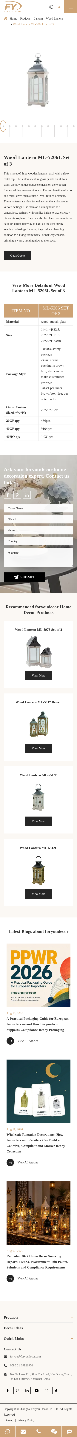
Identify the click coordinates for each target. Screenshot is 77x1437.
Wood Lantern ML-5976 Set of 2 (38, 629)
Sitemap (8, 1420)
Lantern (38, 18)
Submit (27, 577)
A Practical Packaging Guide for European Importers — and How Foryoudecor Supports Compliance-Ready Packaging (38, 1024)
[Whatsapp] (7, 1431)
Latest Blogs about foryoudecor (38, 931)
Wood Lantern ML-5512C (38, 848)
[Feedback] (69, 1431)
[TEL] (38, 1431)
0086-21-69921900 (21, 1365)
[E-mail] (23, 1431)
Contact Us (12, 1349)
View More (38, 675)
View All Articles (27, 1040)
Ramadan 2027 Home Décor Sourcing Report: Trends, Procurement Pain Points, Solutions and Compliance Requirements (37, 1261)
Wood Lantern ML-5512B (38, 775)
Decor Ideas (13, 1328)
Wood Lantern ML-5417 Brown (38, 702)
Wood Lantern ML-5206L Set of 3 (33, 24)
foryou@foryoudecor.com (25, 1356)
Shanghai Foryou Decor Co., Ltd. (39, 1409)
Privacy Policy (26, 1420)
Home (13, 18)
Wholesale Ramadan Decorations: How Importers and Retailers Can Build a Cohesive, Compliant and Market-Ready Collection (36, 1143)
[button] (3, 126)
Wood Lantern (54, 18)
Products (25, 18)
